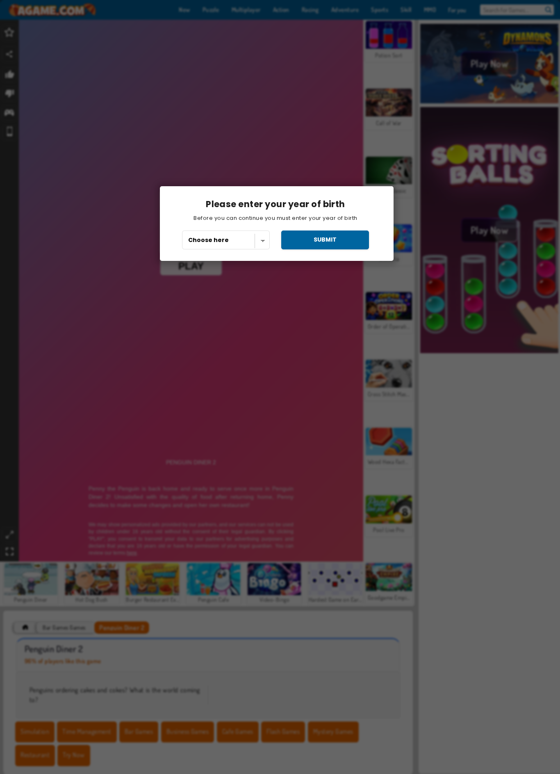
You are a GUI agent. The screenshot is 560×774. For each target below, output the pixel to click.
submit (325, 239)
